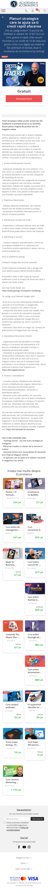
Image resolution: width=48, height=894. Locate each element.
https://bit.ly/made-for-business (20, 429)
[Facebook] (19, 847)
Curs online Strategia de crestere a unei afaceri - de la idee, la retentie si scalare (35, 636)
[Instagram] (29, 847)
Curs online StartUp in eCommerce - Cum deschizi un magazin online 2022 (34, 598)
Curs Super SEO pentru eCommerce (33, 743)
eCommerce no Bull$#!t (33, 493)
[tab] (24, 115)
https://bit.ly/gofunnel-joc (13, 370)
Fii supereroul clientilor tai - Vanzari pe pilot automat (34, 706)
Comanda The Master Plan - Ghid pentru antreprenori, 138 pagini (12, 636)
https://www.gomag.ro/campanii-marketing (21, 290)
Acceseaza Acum (24, 98)
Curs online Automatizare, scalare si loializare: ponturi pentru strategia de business (35, 671)
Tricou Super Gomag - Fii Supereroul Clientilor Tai (12, 743)
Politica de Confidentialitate (17, 828)
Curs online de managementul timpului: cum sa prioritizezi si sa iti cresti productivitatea (13, 528)
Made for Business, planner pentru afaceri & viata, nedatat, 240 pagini (12, 563)
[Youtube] (24, 847)
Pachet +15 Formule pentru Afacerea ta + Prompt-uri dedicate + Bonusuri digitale (12, 493)
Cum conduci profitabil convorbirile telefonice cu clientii (12, 706)
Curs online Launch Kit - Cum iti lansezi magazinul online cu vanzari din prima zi (35, 563)
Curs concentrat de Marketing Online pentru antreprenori (34, 528)
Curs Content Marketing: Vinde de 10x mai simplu (12, 781)
